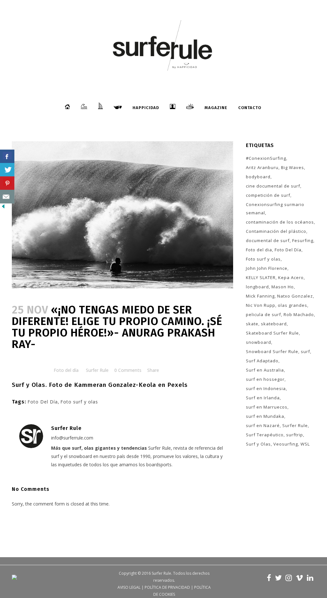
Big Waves (292, 167)
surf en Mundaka (265, 416)
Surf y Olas (258, 444)
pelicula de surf (263, 314)
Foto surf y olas (79, 402)
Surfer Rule (97, 370)
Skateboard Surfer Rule (272, 333)
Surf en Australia (265, 370)
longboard (257, 287)
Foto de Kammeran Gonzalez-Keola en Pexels (118, 384)
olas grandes (292, 305)
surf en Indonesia (266, 388)
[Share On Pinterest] (7, 183)
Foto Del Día (42, 402)
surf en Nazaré (263, 425)
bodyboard (258, 177)
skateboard (274, 324)
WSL (305, 444)
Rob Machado (299, 314)
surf (305, 351)
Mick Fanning (260, 296)
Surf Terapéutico (265, 435)
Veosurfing (285, 444)
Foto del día (66, 370)
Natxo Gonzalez (295, 296)
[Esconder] (3, 208)
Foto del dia (259, 250)
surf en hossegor (265, 379)
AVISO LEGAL (129, 587)
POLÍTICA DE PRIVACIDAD (167, 587)
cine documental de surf (273, 186)
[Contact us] (7, 196)
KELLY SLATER (261, 277)
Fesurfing (302, 240)
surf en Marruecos (266, 407)
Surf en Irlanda (263, 398)
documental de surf (268, 240)
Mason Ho (282, 287)
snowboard (258, 342)
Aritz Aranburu (262, 167)
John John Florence (266, 268)
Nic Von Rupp (260, 305)
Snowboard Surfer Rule (272, 351)
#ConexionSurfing (266, 158)
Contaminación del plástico (276, 231)
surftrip (294, 435)
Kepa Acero (291, 277)
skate (252, 324)
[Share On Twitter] (7, 170)
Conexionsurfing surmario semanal (275, 209)
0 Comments (127, 370)
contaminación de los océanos (280, 222)
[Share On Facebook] (7, 156)
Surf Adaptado (262, 361)
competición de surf (268, 195)
